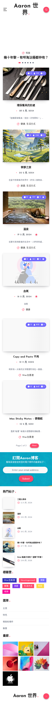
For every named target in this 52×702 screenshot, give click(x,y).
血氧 (26, 291)
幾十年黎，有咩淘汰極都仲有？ (26, 57)
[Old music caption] (41, 649)
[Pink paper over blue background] (10, 649)
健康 (23, 124)
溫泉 (26, 229)
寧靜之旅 (26, 167)
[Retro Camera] (26, 649)
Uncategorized (28, 580)
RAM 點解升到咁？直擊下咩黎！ (30, 557)
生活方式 (30, 124)
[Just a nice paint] (26, 663)
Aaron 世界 (26, 9)
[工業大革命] (8, 503)
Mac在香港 (28, 375)
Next (34, 446)
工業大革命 (21, 499)
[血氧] (8, 532)
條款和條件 (8, 621)
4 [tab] (27, 62)
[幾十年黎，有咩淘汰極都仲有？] (8, 546)
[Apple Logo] (10, 678)
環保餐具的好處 (26, 105)
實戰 (6, 586)
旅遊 (23, 186)
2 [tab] (22, 62)
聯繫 (5, 628)
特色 (5, 615)
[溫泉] (8, 518)
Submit (26, 479)
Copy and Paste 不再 (26, 357)
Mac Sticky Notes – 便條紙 (26, 419)
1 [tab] (19, 62)
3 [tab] (25, 62)
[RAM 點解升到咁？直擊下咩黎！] (8, 561)
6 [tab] (33, 62)
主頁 (5, 608)
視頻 (6, 592)
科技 (28, 53)
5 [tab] (30, 62)
